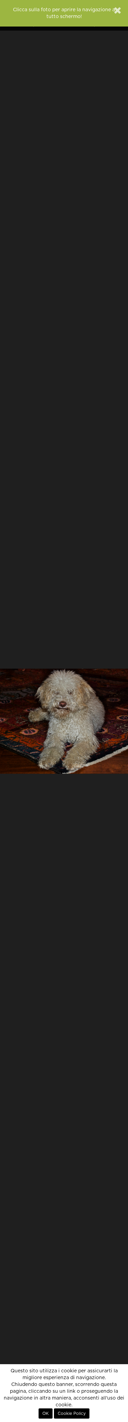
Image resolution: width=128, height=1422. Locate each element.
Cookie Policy (72, 1413)
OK (45, 1413)
